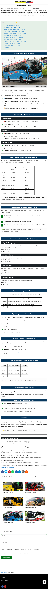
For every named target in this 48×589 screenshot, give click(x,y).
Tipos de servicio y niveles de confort (12, 35)
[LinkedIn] (16, 471)
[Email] (23, 471)
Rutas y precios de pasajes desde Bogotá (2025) (15, 29)
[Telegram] (19, 471)
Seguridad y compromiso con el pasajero (13, 37)
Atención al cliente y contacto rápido (12, 39)
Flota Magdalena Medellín (40, 476)
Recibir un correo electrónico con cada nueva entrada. (15, 553)
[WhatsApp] (12, 471)
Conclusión (6, 47)
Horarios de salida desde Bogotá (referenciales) (15, 41)
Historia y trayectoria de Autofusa (12, 43)
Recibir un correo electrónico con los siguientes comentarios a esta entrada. (21, 549)
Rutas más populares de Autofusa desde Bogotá (15, 33)
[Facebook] (2, 471)
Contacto (3, 577)
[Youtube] (5, 586)
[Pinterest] (9, 471)
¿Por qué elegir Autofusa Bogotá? (12, 25)
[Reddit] (26, 471)
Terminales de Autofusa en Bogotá (12, 27)
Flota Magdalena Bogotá (7, 476)
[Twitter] (5, 471)
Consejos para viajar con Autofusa (12, 45)
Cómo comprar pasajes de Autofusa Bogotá (14, 31)
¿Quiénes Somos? (4, 580)
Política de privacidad (5, 578)
